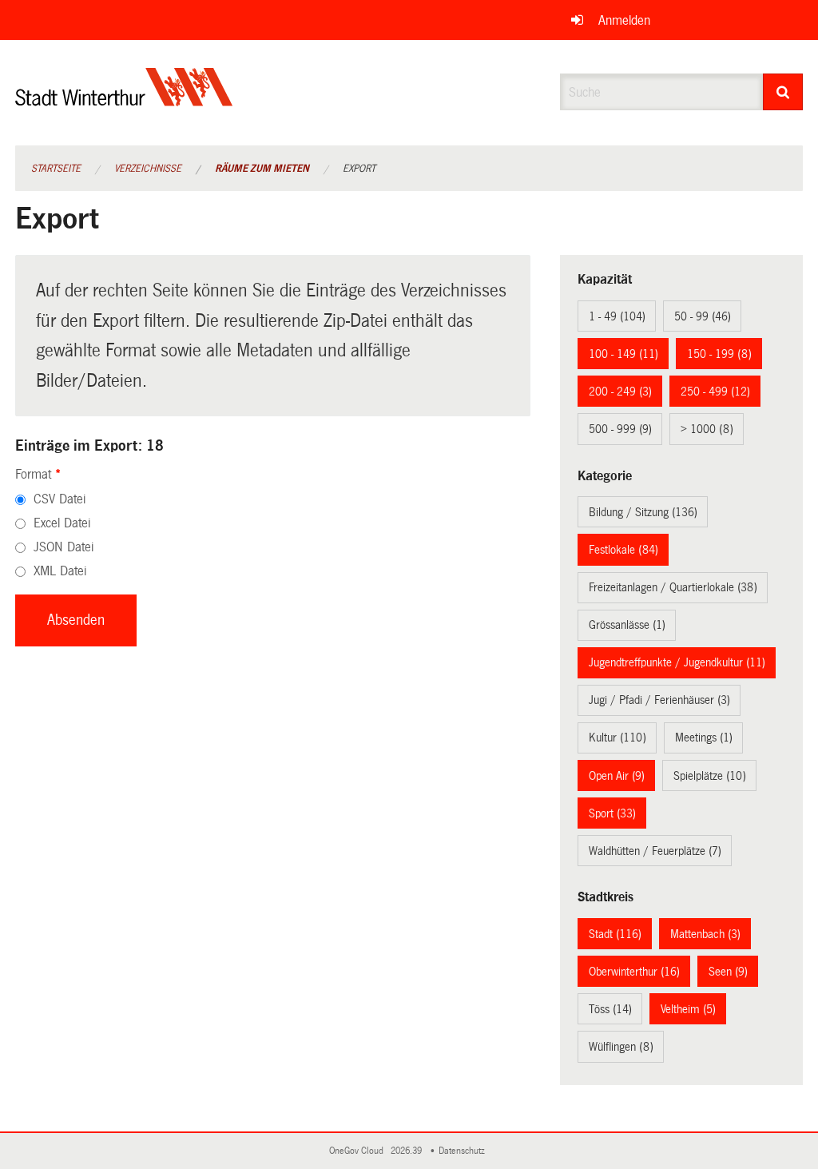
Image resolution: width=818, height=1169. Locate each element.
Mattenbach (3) (705, 934)
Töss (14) (610, 1009)
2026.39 (407, 1151)
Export (359, 168)
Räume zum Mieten (262, 168)
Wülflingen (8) (621, 1046)
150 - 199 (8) (719, 354)
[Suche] (783, 92)
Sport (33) (612, 813)
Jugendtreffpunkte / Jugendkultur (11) (677, 662)
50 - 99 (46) (702, 316)
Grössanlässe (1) (627, 624)
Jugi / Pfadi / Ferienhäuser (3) (659, 700)
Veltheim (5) (688, 1009)
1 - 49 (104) (617, 316)
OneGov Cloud (358, 1151)
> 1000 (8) (707, 429)
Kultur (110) (617, 737)
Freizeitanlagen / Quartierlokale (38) (673, 587)
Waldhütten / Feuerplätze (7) (655, 851)
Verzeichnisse (147, 168)
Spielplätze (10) (709, 775)
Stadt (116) (615, 934)
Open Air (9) (617, 775)
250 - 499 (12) (715, 391)
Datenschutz (464, 1151)
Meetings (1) (704, 737)
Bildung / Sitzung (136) (643, 512)
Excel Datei (62, 523)
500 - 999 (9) (620, 429)
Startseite (56, 168)
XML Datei (60, 571)
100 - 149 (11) (623, 354)
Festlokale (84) (623, 549)
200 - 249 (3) (620, 391)
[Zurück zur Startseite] (124, 100)
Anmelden (624, 20)
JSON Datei (63, 547)
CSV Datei (59, 499)
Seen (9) (728, 971)
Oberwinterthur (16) (634, 971)
